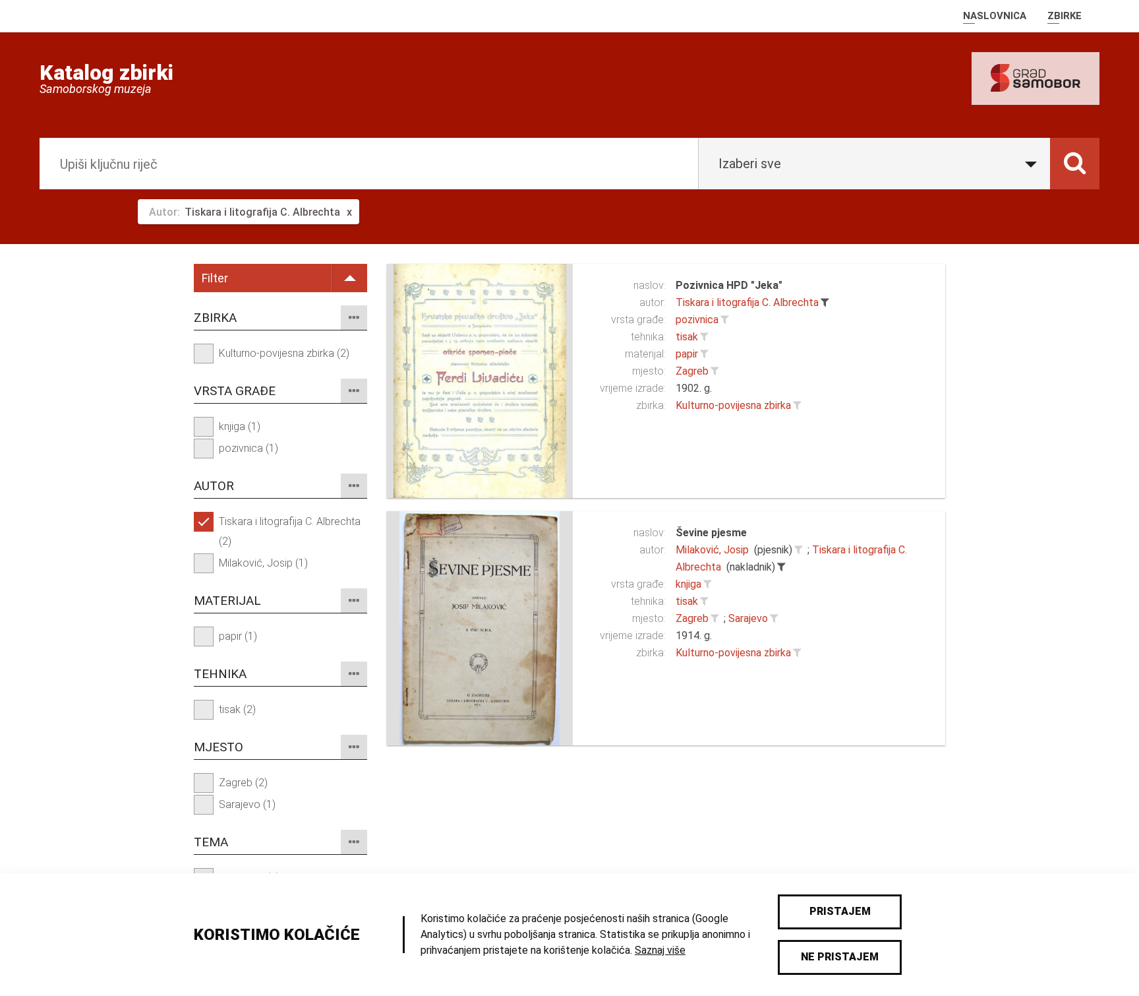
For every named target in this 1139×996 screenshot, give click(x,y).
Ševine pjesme (711, 532)
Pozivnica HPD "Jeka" (729, 285)
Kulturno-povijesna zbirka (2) (284, 353)
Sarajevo (748, 618)
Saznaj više (660, 950)
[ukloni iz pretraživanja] (824, 302)
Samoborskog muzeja (96, 89)
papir (687, 354)
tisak (687, 336)
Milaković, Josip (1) (263, 563)
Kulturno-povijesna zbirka (733, 405)
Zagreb (692, 371)
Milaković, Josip (712, 550)
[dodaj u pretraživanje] (724, 319)
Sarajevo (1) (247, 804)
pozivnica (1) (248, 448)
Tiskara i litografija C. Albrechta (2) (290, 531)
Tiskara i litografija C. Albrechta (747, 302)
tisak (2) (237, 709)
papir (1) (238, 636)
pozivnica (697, 319)
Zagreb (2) (243, 782)
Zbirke (1064, 16)
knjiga (688, 584)
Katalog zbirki (106, 72)
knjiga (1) (239, 426)
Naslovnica (994, 16)
